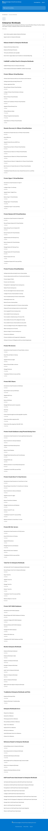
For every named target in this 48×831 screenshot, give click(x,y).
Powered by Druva (18, 826)
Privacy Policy (25, 826)
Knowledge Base (37, 2)
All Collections (5, 14)
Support (43, 2)
